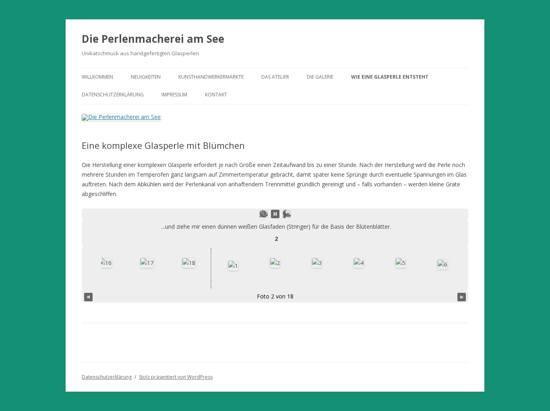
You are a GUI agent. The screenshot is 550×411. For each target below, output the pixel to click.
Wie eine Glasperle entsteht (389, 76)
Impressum (174, 94)
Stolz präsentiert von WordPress (176, 376)
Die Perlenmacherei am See (153, 38)
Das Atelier (275, 76)
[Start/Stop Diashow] (275, 214)
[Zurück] (88, 296)
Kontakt (216, 94)
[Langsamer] (263, 214)
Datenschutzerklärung (113, 94)
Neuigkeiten (146, 76)
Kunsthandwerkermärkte (211, 76)
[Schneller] (287, 214)
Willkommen (97, 76)
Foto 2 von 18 (275, 296)
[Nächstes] (461, 296)
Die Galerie (320, 76)
